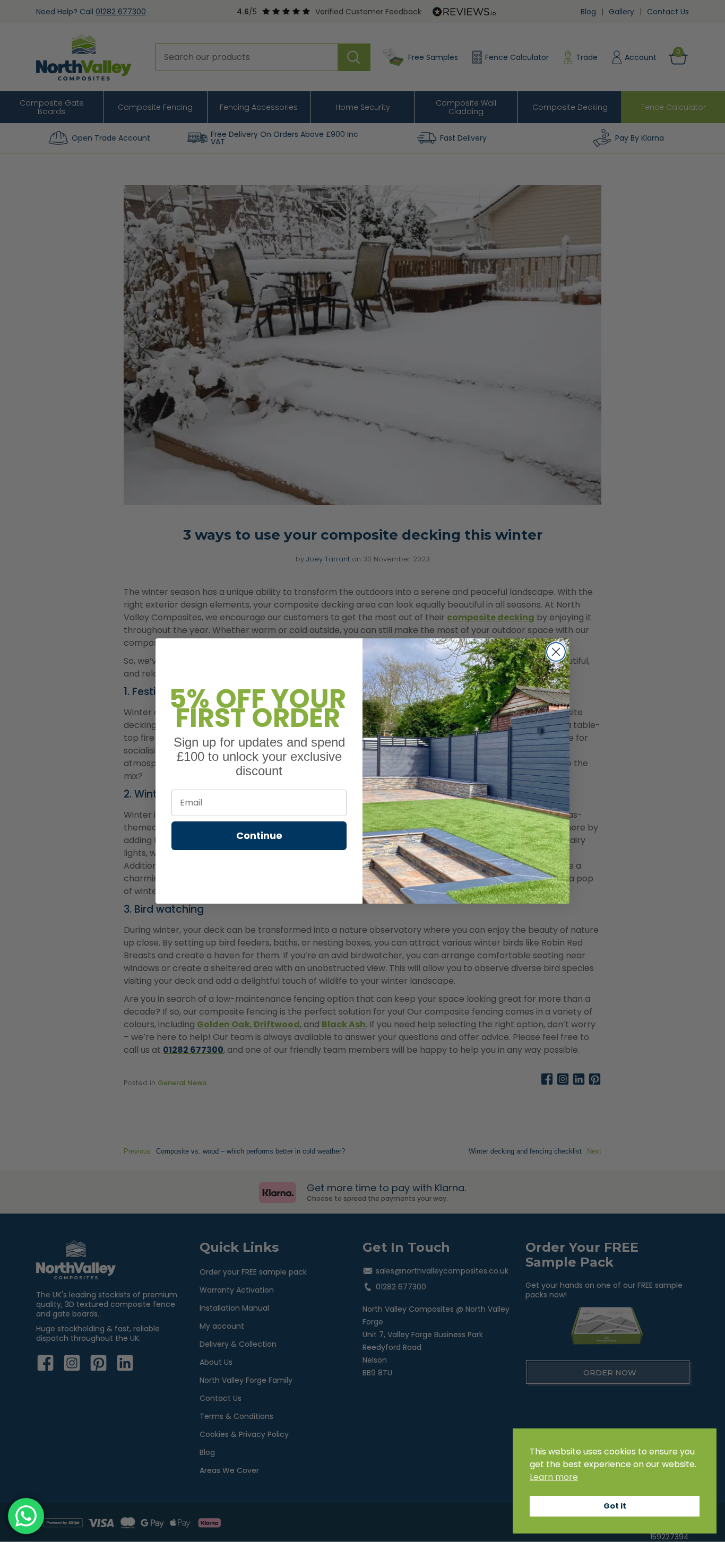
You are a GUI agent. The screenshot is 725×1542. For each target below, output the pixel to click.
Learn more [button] (554, 1477)
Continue (259, 835)
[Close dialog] (556, 652)
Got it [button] (614, 1506)
